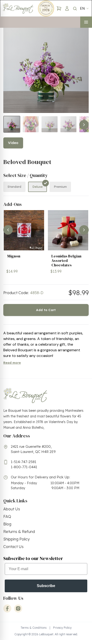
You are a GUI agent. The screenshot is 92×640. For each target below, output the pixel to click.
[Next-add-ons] (84, 230)
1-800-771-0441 (24, 467)
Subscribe (46, 586)
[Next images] (84, 124)
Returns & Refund (19, 531)
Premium (60, 186)
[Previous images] (8, 124)
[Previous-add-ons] (8, 230)
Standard (14, 186)
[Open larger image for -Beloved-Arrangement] (46, 70)
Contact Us (13, 546)
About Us (11, 509)
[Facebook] (7, 608)
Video (13, 142)
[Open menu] (86, 22)
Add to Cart (46, 310)
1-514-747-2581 (23, 462)
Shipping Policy (16, 539)
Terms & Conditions (34, 627)
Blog (7, 524)
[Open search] (74, 8)
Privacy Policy (62, 627)
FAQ (7, 516)
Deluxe (37, 186)
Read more (12, 362)
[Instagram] (18, 608)
